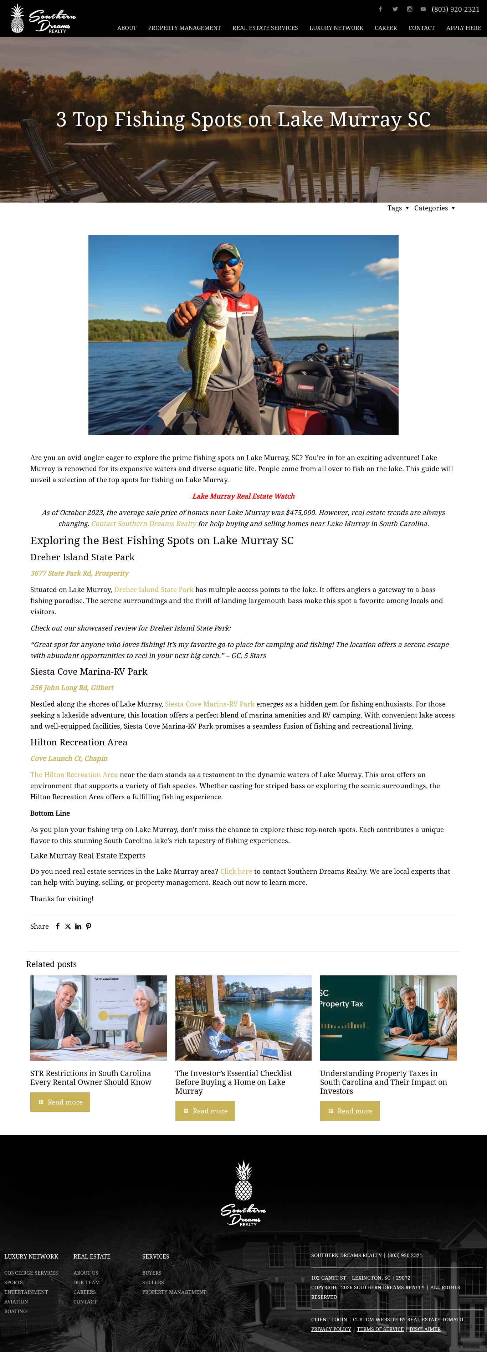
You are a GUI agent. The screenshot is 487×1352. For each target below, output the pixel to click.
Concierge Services (31, 1273)
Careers (84, 1292)
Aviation (16, 1302)
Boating (15, 1311)
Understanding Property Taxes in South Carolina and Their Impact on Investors (383, 1082)
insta (412, 9)
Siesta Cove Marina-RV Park (210, 704)
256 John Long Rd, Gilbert (71, 688)
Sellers (153, 1282)
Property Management (174, 1292)
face (385, 9)
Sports (13, 1282)
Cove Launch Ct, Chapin (68, 758)
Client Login (330, 1319)
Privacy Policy (331, 1329)
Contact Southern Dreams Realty (142, 523)
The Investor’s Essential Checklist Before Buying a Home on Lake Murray (233, 1082)
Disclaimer (425, 1329)
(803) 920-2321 (456, 9)
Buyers (152, 1273)
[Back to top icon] (452, 1337)
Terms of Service (380, 1329)
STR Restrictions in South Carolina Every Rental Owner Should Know (91, 1078)
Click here (236, 871)
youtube (425, 9)
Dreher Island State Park (154, 589)
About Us (85, 1273)
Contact (85, 1302)
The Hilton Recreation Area (74, 775)
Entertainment (26, 1292)
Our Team (86, 1282)
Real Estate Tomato (435, 1319)
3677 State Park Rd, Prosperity (79, 573)
